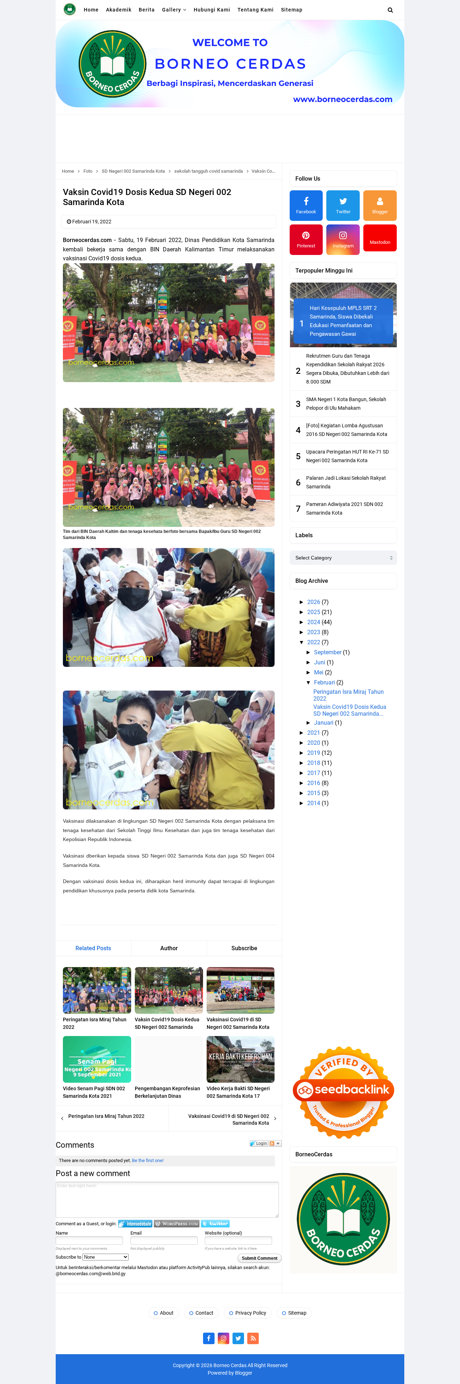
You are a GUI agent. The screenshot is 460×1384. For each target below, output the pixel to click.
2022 (314, 642)
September (328, 652)
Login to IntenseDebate (135, 1223)
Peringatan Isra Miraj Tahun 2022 (94, 1023)
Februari (325, 682)
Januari (324, 722)
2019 (314, 752)
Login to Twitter (215, 1223)
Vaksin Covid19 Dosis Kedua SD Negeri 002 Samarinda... (349, 710)
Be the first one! (148, 1160)
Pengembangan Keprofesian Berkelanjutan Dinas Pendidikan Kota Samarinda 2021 (167, 1100)
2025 (314, 612)
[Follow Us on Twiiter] (238, 1338)
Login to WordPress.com (176, 1223)
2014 (314, 803)
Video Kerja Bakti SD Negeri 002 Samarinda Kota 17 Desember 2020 (238, 1096)
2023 (314, 632)
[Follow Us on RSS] (253, 1338)
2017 (314, 773)
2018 (314, 763)
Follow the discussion (275, 1143)
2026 (314, 602)
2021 (314, 732)
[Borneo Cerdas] (70, 9)
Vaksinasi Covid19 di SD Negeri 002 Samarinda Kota (238, 1023)
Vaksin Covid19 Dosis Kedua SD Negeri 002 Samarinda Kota (167, 1027)
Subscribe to (69, 1257)
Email (136, 1233)
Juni (320, 662)
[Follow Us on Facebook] (209, 1338)
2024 (314, 622)
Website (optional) (223, 1233)
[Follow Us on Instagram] (223, 1338)
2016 (314, 783)
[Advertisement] (230, 138)
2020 (314, 742)
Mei (319, 672)
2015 (314, 793)
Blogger (243, 1373)
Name (62, 1233)
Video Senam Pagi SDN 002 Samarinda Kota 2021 (94, 1092)
